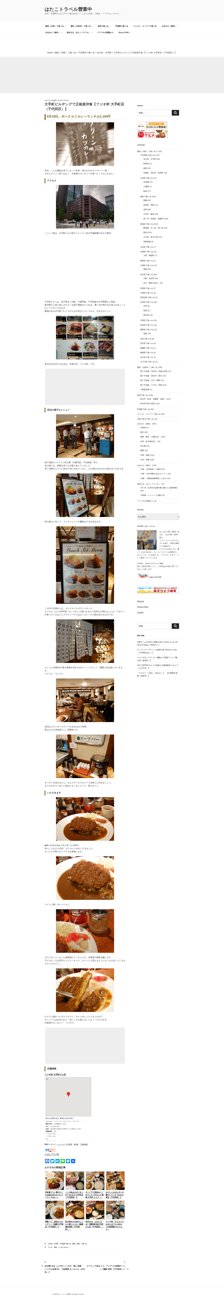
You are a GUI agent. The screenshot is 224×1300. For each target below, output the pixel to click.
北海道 (143, 427)
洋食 (55, 1247)
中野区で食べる (146, 320)
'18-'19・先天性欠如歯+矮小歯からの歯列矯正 (159, 488)
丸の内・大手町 (53, 1243)
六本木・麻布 (148, 214)
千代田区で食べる (65, 1243)
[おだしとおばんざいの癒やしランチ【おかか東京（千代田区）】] (115, 1190)
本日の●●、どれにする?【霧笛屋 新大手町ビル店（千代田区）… (94, 1224)
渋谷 (145, 306)
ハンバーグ (61, 1144)
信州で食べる (103, 26)
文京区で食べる (146, 247)
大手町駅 (69, 1144)
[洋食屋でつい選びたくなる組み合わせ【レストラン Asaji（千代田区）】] (54, 1190)
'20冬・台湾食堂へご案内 (150, 469)
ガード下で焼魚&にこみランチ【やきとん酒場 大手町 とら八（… (94, 1194)
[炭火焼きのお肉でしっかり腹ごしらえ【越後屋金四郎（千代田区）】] (75, 1219)
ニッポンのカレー (64, 1247)
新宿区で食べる (146, 224)
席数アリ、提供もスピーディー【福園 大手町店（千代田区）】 (54, 1224)
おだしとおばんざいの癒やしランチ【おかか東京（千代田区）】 (115, 1194)
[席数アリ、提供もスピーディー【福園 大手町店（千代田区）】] (54, 1219)
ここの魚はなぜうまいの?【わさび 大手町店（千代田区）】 (74, 1194)
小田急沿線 (144, 389)
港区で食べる (145, 196)
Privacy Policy (142, 607)
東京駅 (76, 1144)
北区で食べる (145, 339)
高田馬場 (147, 242)
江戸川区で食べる (147, 362)
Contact (140, 612)
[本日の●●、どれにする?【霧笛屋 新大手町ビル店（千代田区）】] (95, 1219)
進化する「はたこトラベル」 (78, 32)
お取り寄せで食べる (145, 419)
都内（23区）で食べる (54, 26)
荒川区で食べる (146, 343)
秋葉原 (146, 164)
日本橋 (146, 182)
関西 (142, 450)
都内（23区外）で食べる (81, 26)
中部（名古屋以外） (148, 441)
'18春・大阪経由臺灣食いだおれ (153, 478)
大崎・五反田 (148, 278)
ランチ (50, 1247)
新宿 (145, 232)
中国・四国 (144, 455)
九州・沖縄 (144, 460)
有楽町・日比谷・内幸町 (153, 173)
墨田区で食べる (146, 261)
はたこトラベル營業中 (68, 9)
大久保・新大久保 (150, 237)
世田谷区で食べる (147, 297)
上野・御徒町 (148, 255)
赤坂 (145, 209)
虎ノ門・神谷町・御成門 (153, 219)
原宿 (145, 310)
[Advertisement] (78, 75)
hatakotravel (63, 100)
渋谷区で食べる (146, 302)
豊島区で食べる (146, 330)
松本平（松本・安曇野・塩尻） (153, 399)
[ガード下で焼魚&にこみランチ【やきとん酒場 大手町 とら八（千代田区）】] (95, 1190)
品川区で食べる (146, 274)
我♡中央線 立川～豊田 (150, 380)
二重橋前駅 (84, 1144)
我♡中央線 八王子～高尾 (151, 385)
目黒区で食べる (146, 288)
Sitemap (140, 601)
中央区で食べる (146, 178)
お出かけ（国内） (169, 26)
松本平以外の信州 (147, 403)
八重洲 (146, 186)
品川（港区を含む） (151, 283)
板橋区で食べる (146, 348)
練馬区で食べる (146, 352)
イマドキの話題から (105, 32)
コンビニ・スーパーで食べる (145, 26)
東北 (142, 432)
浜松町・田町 (148, 205)
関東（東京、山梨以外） (150, 437)
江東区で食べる (146, 265)
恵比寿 (146, 315)
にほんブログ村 (52, 1154)
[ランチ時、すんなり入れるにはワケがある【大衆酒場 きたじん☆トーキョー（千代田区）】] (115, 1219)
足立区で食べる (146, 357)
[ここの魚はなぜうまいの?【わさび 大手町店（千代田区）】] (75, 1190)
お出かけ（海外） (52, 32)
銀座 (145, 191)
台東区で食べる (146, 252)
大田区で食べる (146, 293)
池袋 (145, 333)
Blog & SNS (124, 32)
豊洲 (145, 269)
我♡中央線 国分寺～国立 (151, 376)
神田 (145, 168)
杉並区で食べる (146, 325)
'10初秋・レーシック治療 (150, 495)
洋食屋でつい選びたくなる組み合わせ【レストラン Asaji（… (54, 1194)
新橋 (145, 200)
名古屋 (143, 446)
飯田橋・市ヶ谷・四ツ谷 (153, 228)
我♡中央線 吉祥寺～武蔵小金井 (153, 371)
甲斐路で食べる (122, 26)
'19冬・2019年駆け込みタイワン (153, 474)
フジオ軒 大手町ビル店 (55, 1074)
